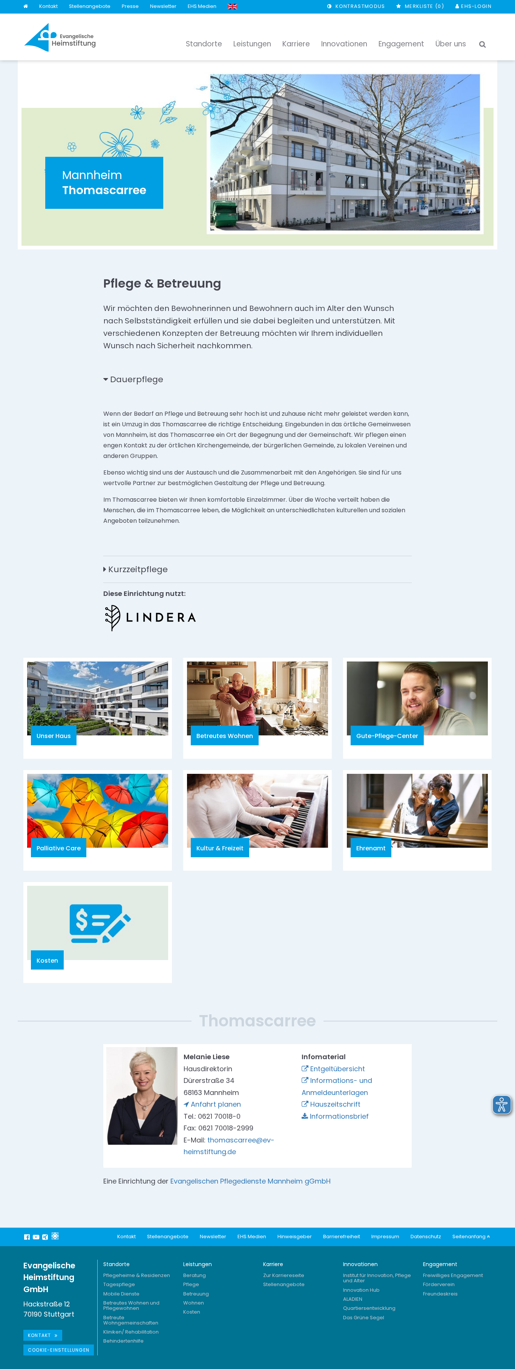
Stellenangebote (89, 6)
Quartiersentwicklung (369, 1308)
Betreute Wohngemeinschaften (130, 1320)
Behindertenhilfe (123, 1340)
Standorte (116, 1264)
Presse (130, 6)
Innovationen (360, 1264)
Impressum (385, 1236)
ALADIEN (352, 1299)
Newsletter (163, 6)
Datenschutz (426, 1236)
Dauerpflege (136, 379)
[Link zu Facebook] (27, 1237)
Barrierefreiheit (341, 1236)
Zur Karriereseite (283, 1275)
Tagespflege (119, 1284)
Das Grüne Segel (363, 1317)
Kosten (191, 1311)
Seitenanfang (469, 1236)
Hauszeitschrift (335, 1104)
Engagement (440, 1264)
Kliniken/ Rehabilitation (131, 1331)
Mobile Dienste (121, 1293)
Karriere (273, 1264)
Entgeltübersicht (337, 1068)
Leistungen (197, 1264)
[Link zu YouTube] (36, 1237)
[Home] (25, 6)
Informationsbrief (339, 1116)
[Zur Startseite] (60, 37)
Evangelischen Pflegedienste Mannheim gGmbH (250, 1181)
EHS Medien (202, 6)
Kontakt (48, 6)
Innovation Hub (361, 1290)
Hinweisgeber (294, 1236)
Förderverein (439, 1284)
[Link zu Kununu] (55, 1235)
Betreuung (196, 1293)
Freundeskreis (440, 1293)
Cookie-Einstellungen (58, 1350)
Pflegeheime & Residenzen (136, 1275)
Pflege (191, 1284)
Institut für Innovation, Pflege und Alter (377, 1278)
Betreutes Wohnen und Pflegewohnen (131, 1305)
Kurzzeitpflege (138, 569)
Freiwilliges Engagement (453, 1275)
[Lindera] (150, 618)
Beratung (194, 1275)
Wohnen (193, 1302)
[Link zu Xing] (46, 1237)
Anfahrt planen (216, 1104)
